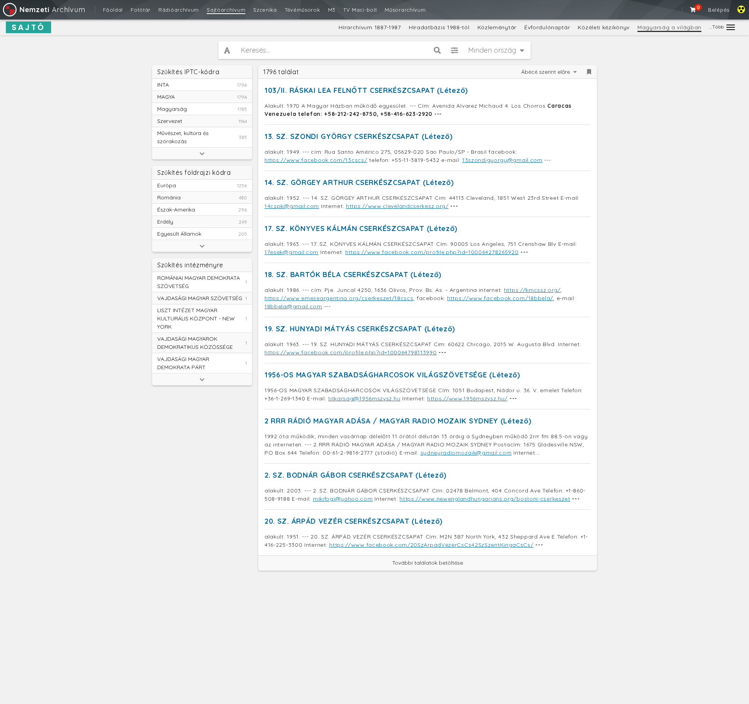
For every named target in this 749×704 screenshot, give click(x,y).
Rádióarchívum (178, 10)
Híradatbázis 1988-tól (439, 27)
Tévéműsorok (302, 10)
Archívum (52, 9)
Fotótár (141, 10)
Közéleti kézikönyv (604, 27)
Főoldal (113, 10)
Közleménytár (496, 27)
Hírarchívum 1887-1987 (370, 27)
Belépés (718, 10)
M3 (331, 10)
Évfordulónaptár (547, 27)
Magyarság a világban (669, 27)
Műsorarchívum (405, 10)
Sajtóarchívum (226, 10)
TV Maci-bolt (360, 10)
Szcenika (265, 10)
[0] (693, 10)
